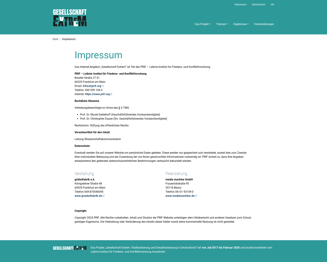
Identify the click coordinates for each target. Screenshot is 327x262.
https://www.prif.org (97, 94)
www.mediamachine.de (180, 195)
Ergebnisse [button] (240, 24)
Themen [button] (221, 24)
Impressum (240, 4)
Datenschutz (258, 4)
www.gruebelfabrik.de (88, 195)
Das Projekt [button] (202, 24)
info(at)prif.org (92, 86)
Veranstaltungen (264, 24)
